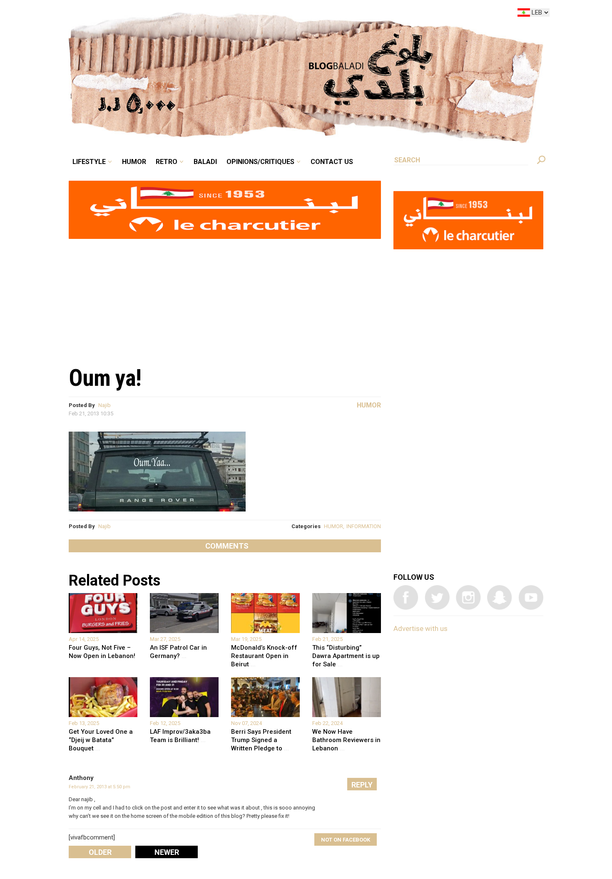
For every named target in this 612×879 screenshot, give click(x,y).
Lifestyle (159, 14)
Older (100, 852)
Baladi (257, 14)
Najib (104, 405)
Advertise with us (420, 628)
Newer (166, 852)
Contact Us (366, 14)
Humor (198, 14)
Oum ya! (105, 378)
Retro (224, 14)
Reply (362, 784)
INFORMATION (363, 526)
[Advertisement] (225, 298)
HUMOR (333, 526)
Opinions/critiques (304, 14)
